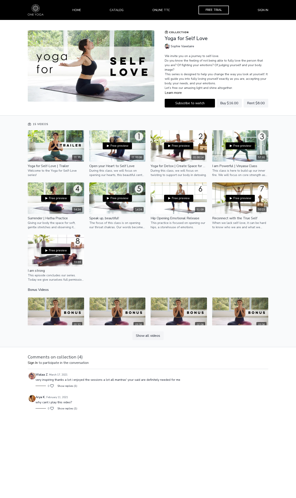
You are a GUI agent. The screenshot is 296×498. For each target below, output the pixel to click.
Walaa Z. (42, 375)
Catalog (117, 10)
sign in (33, 362)
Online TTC (161, 10)
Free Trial (214, 10)
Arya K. (41, 397)
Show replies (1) (67, 386)
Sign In (263, 10)
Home (76, 10)
